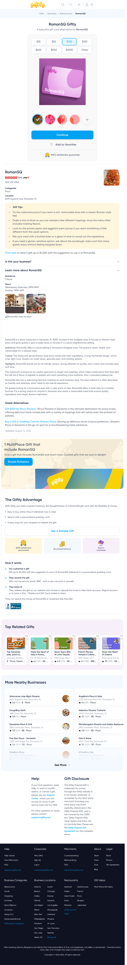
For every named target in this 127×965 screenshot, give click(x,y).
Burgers (80, 900)
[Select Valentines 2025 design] (50, 119)
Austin (50, 886)
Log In (36, 864)
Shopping (8, 896)
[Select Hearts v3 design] (75, 119)
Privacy (109, 860)
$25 (38, 42)
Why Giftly (38, 855)
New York (38, 914)
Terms (108, 855)
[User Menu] (89, 4)
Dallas (36, 896)
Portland (38, 923)
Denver (50, 896)
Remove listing (70, 860)
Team (96, 855)
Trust (96, 864)
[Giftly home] (37, 5)
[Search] (62, 4)
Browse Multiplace (18, 461)
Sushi (66, 900)
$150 (84, 42)
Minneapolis (52, 909)
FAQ (6, 864)
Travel (6, 891)
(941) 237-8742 (12, 182)
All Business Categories (14, 923)
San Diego (38, 928)
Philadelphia (39, 919)
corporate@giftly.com (43, 870)
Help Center (9, 855)
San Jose (38, 932)
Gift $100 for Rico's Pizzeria (20, 409)
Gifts (41, 13)
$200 (38, 50)
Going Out (8, 914)
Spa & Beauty (10, 905)
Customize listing (71, 855)
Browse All (51, 937)
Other (84, 50)
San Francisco (53, 928)
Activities (8, 900)
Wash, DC (38, 937)
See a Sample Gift (62, 531)
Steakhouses (82, 886)
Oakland (51, 914)
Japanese (81, 905)
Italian (67, 891)
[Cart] (78, 4)
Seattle (50, 932)
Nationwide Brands (12, 919)
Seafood (68, 886)
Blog (96, 869)
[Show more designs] (87, 119)
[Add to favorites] (62, 144)
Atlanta (37, 886)
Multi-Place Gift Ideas (103, 886)
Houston (51, 900)
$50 (54, 42)
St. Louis (50, 923)
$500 (54, 50)
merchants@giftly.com (73, 870)
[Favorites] (70, 4)
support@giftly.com (41, 817)
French (80, 891)
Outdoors (8, 909)
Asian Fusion (69, 896)
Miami (36, 909)
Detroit (37, 900)
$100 (69, 42)
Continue (62, 135)
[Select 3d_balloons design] (62, 119)
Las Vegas (38, 905)
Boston (37, 891)
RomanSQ (80, 13)
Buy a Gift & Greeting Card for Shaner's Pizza (30, 422)
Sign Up (37, 860)
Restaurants (9, 886)
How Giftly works (11, 860)
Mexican (68, 905)
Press (96, 860)
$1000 (69, 50)
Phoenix (50, 919)
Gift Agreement (112, 864)
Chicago (51, 891)
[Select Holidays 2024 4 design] (37, 119)
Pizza (79, 896)
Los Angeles (52, 905)
